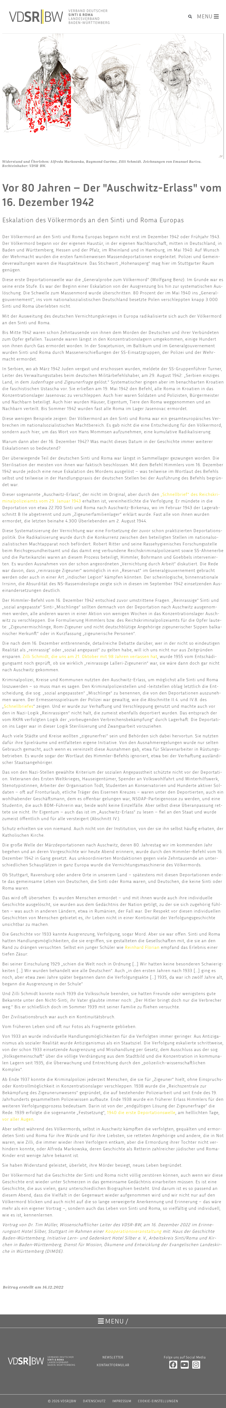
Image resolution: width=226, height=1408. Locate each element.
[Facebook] (173, 1365)
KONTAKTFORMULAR (113, 1365)
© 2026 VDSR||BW (62, 1401)
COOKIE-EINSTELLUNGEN (158, 1401)
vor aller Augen (18, 1119)
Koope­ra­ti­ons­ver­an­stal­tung (133, 1231)
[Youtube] (185, 1365)
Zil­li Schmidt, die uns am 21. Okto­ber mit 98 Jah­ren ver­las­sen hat (90, 656)
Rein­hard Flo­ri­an (142, 947)
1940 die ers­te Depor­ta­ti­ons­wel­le (141, 1112)
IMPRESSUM (121, 1401)
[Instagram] (196, 1365)
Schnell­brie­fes (18, 706)
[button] (190, 16)
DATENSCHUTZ (94, 1401)
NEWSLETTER (112, 1357)
